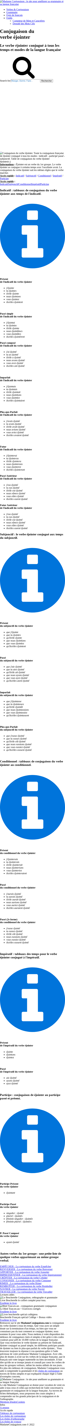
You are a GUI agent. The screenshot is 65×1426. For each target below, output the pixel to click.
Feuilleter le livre (8, 1303)
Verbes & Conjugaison (17, 9)
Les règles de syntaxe (10, 1421)
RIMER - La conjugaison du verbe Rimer (20, 1283)
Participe (4, 178)
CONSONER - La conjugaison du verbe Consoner (25, 1280)
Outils (9, 18)
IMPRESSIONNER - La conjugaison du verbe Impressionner (31, 1275)
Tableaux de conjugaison (12, 1413)
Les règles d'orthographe (12, 1419)
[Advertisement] (32, 116)
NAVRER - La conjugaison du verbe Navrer (22, 1289)
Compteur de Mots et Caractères (29, 20)
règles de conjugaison (49, 1371)
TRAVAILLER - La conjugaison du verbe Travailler (26, 1292)
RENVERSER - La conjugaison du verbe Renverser (26, 1269)
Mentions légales (8, 1402)
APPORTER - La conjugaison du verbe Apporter (24, 1272)
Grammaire (12, 12)
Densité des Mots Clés (24, 23)
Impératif (57, 175)
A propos (4, 1407)
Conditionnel (44, 175)
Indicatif (20, 175)
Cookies (21, 1402)
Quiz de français (14, 15)
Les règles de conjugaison (13, 1416)
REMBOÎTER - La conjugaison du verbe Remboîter (26, 1286)
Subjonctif (31, 175)
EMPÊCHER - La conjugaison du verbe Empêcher (25, 1266)
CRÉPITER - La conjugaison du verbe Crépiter (23, 1277)
